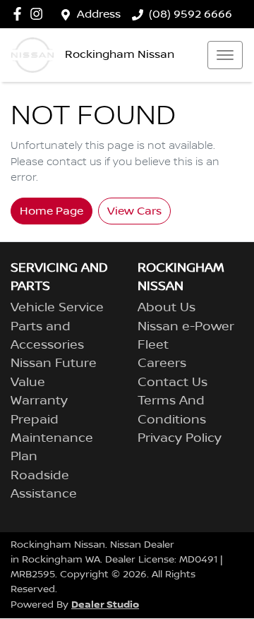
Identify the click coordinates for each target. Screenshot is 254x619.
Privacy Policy (180, 438)
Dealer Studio (105, 605)
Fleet (153, 345)
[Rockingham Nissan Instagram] (39, 13)
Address (99, 14)
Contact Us (172, 382)
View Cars (134, 211)
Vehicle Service (57, 307)
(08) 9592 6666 (190, 14)
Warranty (39, 401)
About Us (166, 307)
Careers (162, 363)
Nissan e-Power (186, 327)
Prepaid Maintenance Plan (52, 438)
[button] (225, 55)
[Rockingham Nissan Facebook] (20, 13)
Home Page (51, 211)
